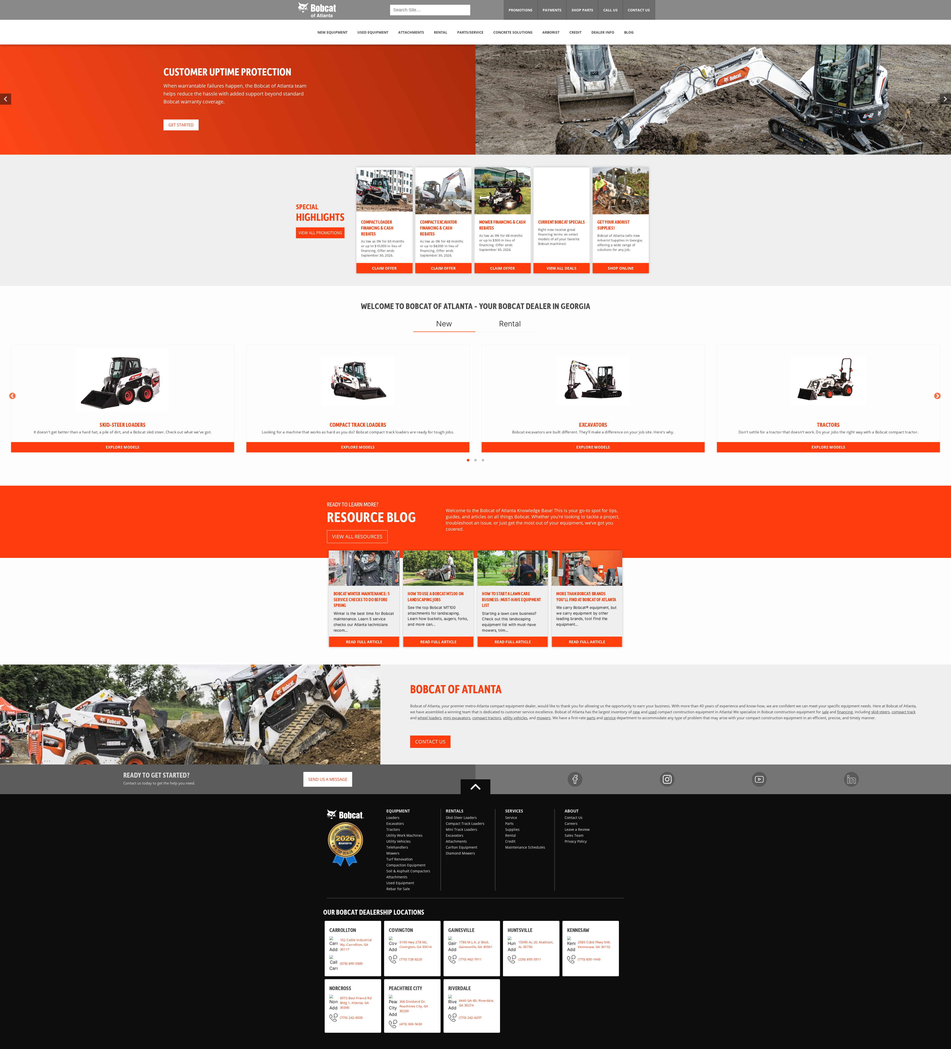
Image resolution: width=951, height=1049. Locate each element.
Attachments (396, 877)
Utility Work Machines (404, 835)
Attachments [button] (411, 32)
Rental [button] (440, 32)
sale (825, 711)
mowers (544, 717)
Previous (12, 396)
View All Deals (561, 268)
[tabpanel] (123, 399)
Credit (510, 841)
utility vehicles (515, 717)
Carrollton (342, 929)
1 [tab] (468, 460)
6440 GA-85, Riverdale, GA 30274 (476, 1002)
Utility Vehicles (398, 841)
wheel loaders (429, 717)
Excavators (395, 823)
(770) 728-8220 (410, 959)
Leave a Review (577, 829)
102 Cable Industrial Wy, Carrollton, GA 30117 (356, 944)
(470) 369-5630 (410, 1024)
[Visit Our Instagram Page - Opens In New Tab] (667, 779)
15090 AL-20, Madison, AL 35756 (536, 944)
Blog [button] (629, 32)
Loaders (392, 817)
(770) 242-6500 (351, 1017)
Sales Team (574, 835)
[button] (317, 9)
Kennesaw (578, 929)
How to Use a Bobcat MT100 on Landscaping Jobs (436, 596)
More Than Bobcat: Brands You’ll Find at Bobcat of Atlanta (586, 596)
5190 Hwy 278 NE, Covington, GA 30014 (415, 944)
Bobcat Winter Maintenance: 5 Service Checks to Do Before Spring (362, 599)
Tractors (393, 829)
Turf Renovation (399, 859)
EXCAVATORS (593, 424)
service (610, 717)
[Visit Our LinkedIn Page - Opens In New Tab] (851, 779)
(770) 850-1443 (589, 959)
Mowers (392, 853)
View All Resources (357, 536)
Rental (510, 835)
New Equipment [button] (332, 32)
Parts (509, 823)
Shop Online (621, 268)
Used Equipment (400, 883)
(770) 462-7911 (470, 959)
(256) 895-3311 (529, 959)
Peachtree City (405, 988)
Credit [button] (575, 32)
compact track (904, 711)
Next (937, 396)
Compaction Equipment (405, 865)
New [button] (444, 323)
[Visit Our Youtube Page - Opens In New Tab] (759, 779)
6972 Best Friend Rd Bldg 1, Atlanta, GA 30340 (355, 1003)
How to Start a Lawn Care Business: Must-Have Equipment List (511, 599)
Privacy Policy (576, 841)
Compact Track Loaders (465, 823)
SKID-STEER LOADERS (122, 424)
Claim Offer (384, 268)
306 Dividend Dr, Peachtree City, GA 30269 (413, 1006)
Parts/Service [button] (470, 32)
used (652, 711)
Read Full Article (364, 641)
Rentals (454, 811)
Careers (571, 823)
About (572, 811)
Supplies (512, 829)
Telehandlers (397, 847)
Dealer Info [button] (602, 32)
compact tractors (486, 717)
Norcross (340, 988)
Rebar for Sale (398, 888)
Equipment (398, 811)
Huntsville (520, 929)
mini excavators (456, 717)
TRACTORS (828, 424)
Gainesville (461, 929)
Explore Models (122, 447)
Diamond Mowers (460, 853)
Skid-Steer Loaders (461, 817)
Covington (401, 929)
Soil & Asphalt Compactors (408, 871)
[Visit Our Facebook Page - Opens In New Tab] (575, 779)
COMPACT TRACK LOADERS (358, 424)
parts (591, 717)
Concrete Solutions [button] (512, 32)
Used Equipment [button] (372, 32)
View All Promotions (320, 233)
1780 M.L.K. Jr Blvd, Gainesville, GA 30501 (476, 944)
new (636, 711)
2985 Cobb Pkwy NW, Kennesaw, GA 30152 (594, 944)
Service (511, 817)
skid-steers (880, 711)
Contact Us (573, 817)
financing (845, 711)
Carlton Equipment (461, 847)
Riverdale (459, 988)
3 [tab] (482, 460)
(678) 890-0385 (351, 963)
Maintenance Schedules (525, 847)
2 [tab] (475, 460)
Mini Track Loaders (461, 829)
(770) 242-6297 (470, 1017)
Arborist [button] (550, 32)
